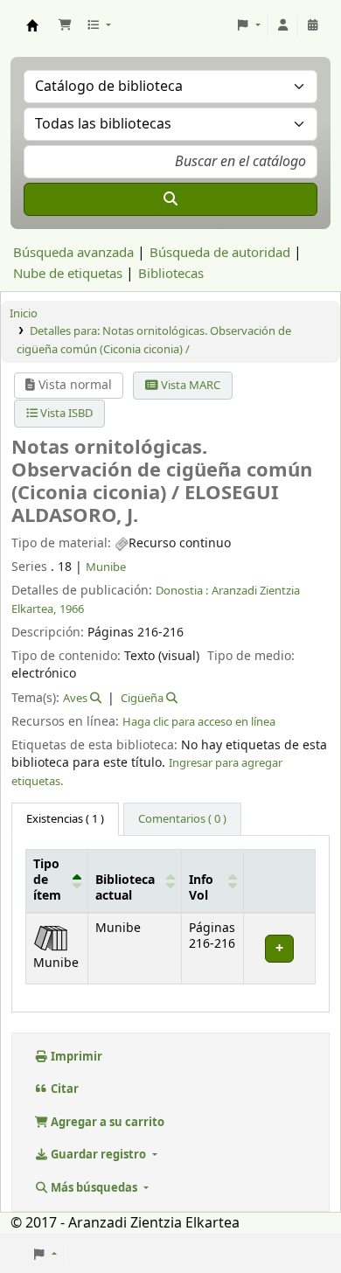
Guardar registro (98, 1154)
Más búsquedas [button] (94, 1187)
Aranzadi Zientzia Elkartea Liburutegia (32, 25)
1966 (71, 609)
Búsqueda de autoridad (220, 252)
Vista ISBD (65, 413)
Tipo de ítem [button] (47, 880)
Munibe (106, 567)
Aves (75, 698)
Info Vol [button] (201, 888)
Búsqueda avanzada (73, 252)
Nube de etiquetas (67, 273)
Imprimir (75, 1056)
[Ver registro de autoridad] (94, 698)
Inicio (24, 313)
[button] (65, 25)
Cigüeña (142, 698)
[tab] (182, 819)
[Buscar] (170, 199)
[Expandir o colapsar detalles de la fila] (279, 948)
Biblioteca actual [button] (125, 888)
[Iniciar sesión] (283, 25)
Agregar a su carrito (106, 1122)
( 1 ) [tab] (65, 818)
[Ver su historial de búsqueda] (313, 25)
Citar (63, 1089)
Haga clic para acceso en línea (198, 721)
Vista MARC (189, 385)
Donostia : (182, 590)
